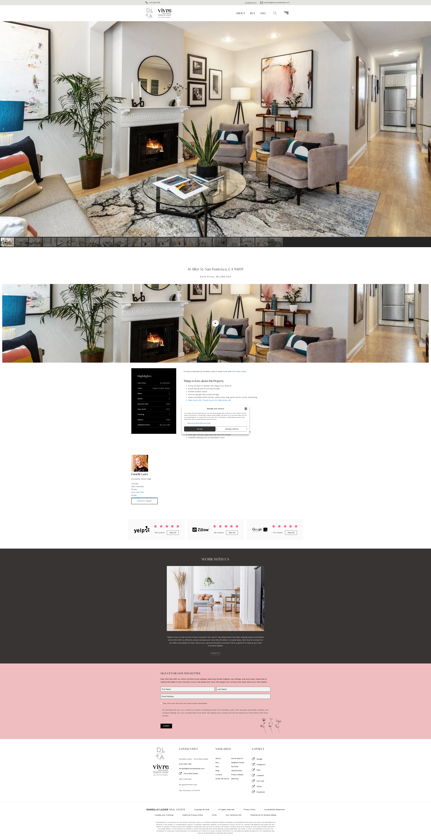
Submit (166, 726)
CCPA (214, 815)
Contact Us (251, 3)
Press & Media (237, 775)
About (240, 13)
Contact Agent (144, 501)
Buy (252, 13)
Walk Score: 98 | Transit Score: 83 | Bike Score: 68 (209, 400)
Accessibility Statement (274, 809)
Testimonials (236, 770)
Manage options (231, 429)
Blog (217, 770)
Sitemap (234, 779)
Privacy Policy (249, 809)
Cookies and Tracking (164, 815)
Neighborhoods (237, 762)
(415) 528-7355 (137, 492)
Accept (199, 429)
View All (172, 533)
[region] (215, 134)
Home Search (237, 758)
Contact (219, 775)
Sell (263, 13)
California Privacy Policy (192, 815)
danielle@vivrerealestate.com (192, 768)
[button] (246, 409)
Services (234, 766)
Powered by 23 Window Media (263, 815)
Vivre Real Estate (239, 371)
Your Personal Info (233, 815)
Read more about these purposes (199, 423)
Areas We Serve (222, 779)
